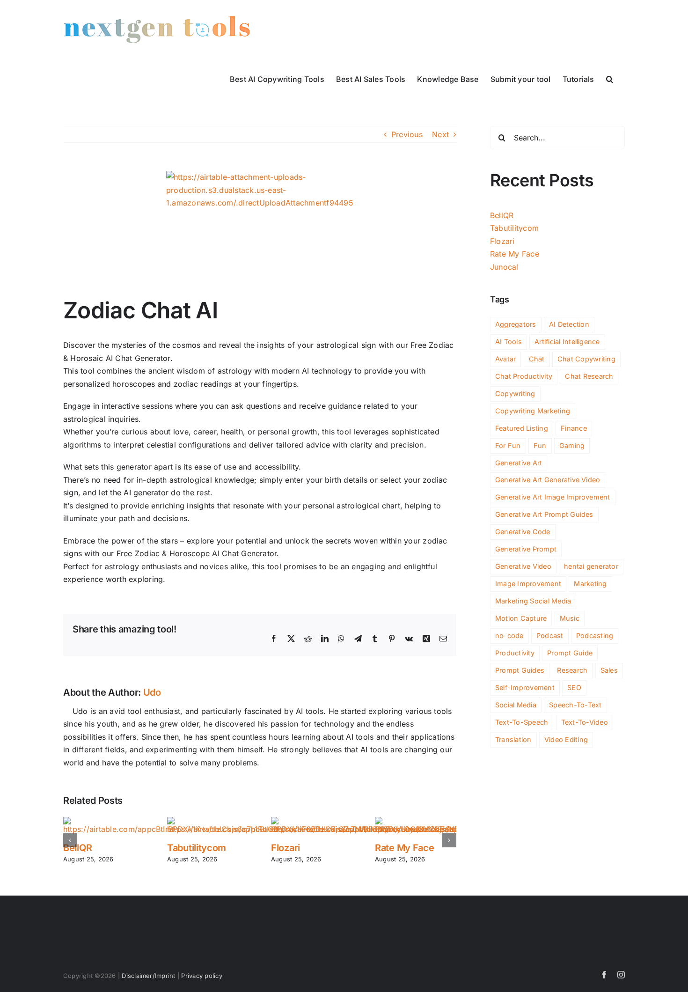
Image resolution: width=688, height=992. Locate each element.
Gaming (572, 445)
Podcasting (594, 635)
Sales (609, 670)
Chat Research (589, 376)
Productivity (514, 653)
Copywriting (515, 393)
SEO (574, 687)
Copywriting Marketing (532, 411)
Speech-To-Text (575, 705)
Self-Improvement (525, 687)
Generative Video (523, 566)
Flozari (285, 847)
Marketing (590, 584)
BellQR (77, 847)
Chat (537, 359)
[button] (609, 78)
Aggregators (515, 324)
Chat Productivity (523, 376)
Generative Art (518, 463)
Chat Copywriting (586, 359)
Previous (407, 134)
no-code (509, 635)
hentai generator (591, 566)
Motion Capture (521, 618)
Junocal (504, 267)
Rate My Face (404, 847)
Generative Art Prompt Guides (544, 514)
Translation (513, 739)
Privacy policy (201, 975)
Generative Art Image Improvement (552, 497)
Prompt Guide (570, 653)
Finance (574, 428)
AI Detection (569, 324)
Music (569, 618)
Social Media (515, 705)
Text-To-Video (584, 722)
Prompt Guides (519, 670)
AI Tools (508, 341)
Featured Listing (521, 428)
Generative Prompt (525, 549)
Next (440, 134)
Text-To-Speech (521, 722)
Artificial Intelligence (567, 341)
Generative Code (522, 532)
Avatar (505, 359)
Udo (152, 692)
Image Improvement (528, 584)
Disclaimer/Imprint (148, 975)
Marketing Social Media (533, 601)
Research (572, 670)
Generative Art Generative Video (547, 480)
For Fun (508, 445)
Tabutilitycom (196, 847)
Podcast (550, 635)
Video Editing (566, 739)
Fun (540, 445)
